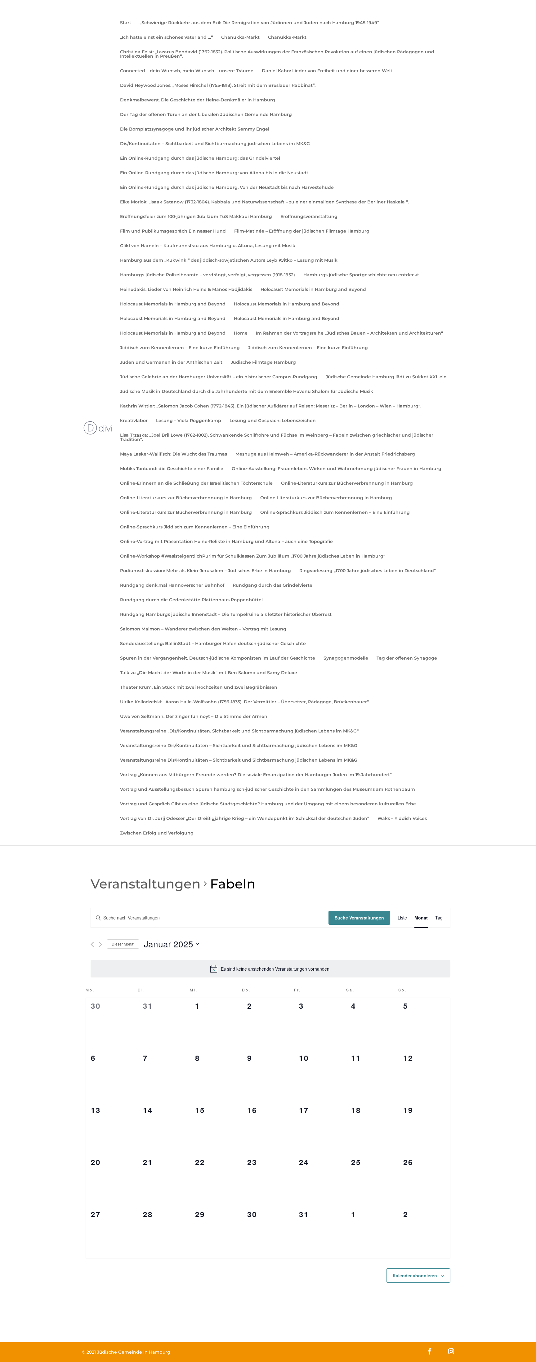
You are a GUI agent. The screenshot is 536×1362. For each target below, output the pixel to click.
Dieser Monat (123, 943)
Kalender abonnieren (415, 1275)
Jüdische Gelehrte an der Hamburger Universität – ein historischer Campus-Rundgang (218, 377)
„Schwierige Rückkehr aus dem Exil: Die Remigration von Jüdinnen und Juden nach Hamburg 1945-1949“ (259, 22)
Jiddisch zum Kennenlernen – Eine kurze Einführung (180, 347)
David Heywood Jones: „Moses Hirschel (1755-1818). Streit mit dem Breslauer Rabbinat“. (217, 85)
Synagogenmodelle (346, 658)
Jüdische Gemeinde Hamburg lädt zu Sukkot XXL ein (386, 377)
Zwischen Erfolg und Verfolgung (157, 833)
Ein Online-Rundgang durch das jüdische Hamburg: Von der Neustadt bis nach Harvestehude (227, 187)
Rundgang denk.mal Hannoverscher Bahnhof (172, 585)
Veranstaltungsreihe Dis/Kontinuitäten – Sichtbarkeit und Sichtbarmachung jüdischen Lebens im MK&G (238, 745)
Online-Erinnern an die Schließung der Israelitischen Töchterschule (196, 483)
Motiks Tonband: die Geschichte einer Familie (171, 468)
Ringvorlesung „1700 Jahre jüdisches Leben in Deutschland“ (367, 570)
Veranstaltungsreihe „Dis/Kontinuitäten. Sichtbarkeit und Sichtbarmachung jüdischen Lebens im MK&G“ (239, 731)
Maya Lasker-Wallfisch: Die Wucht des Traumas (173, 454)
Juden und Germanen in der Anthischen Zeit (171, 362)
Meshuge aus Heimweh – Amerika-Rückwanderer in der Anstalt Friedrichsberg (325, 454)
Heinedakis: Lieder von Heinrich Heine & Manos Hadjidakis (186, 289)
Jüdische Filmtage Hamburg (263, 362)
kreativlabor (134, 420)
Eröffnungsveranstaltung (308, 216)
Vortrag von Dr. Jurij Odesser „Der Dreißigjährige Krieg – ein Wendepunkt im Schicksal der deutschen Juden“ (244, 818)
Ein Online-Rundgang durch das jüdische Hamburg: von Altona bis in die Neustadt (214, 173)
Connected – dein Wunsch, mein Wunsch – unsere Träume (186, 71)
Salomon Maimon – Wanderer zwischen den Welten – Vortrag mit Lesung (203, 629)
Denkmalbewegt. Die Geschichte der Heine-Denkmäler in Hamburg (197, 100)
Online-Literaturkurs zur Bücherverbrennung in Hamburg (347, 483)
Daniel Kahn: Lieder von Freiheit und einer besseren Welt (327, 71)
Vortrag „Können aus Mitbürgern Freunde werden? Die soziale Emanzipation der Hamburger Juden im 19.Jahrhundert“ (256, 774)
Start (125, 22)
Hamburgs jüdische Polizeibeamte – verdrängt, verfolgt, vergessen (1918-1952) (207, 275)
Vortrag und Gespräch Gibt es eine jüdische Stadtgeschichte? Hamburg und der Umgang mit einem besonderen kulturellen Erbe (268, 804)
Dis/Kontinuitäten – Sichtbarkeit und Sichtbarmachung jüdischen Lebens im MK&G (215, 143)
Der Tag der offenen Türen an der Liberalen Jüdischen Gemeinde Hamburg (206, 114)
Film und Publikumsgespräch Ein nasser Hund (173, 231)
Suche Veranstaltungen (359, 918)
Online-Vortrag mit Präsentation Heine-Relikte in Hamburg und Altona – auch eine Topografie (226, 541)
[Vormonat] (92, 944)
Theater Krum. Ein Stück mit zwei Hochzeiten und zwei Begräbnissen (198, 687)
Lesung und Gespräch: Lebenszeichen (273, 420)
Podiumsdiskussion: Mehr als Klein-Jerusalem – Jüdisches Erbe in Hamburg (205, 570)
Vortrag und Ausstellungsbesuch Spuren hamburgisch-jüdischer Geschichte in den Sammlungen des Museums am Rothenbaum (267, 789)
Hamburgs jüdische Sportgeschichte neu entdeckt (361, 275)
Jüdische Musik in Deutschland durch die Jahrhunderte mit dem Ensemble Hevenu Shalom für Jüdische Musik (246, 391)
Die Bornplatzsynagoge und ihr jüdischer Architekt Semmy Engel (194, 129)
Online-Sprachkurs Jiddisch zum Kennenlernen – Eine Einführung (335, 512)
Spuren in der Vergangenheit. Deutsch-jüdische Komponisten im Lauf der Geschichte (217, 658)
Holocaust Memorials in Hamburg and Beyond (313, 289)
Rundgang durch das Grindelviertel (273, 585)
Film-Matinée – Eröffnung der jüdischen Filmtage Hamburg (301, 231)
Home (241, 333)
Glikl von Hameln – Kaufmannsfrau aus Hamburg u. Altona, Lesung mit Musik (207, 245)
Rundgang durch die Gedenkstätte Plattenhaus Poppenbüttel (191, 600)
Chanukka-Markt (240, 37)
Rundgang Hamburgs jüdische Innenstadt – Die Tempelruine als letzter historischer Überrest (226, 614)
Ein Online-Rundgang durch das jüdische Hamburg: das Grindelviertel (200, 158)
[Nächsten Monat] (100, 944)
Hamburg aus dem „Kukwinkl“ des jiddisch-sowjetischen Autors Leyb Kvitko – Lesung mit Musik (228, 260)
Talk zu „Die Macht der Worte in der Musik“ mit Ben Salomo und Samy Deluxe (208, 672)
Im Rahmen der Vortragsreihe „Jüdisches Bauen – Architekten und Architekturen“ (349, 333)
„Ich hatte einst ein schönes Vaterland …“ (166, 37)
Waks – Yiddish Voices (402, 818)
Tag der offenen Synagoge (407, 658)
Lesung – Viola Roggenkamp (188, 420)
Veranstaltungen (146, 884)
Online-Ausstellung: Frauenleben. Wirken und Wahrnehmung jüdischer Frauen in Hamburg (336, 468)
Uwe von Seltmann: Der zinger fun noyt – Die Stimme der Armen (193, 716)
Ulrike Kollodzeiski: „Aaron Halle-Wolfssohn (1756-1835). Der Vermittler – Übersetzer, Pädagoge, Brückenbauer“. (245, 702)
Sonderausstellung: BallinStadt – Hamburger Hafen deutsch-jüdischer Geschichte (213, 643)
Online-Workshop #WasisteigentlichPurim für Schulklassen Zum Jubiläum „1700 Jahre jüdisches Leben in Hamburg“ (252, 556)
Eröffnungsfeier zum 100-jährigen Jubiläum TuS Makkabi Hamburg (196, 216)
